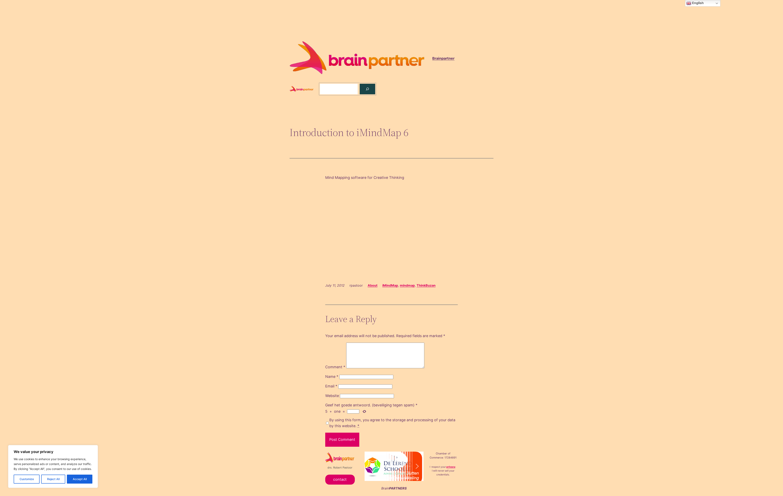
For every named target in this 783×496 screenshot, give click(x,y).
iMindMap (390, 285)
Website (332, 396)
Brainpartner (443, 58)
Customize (27, 479)
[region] (53, 466)
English (697, 3)
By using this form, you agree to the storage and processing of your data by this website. (392, 423)
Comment (335, 367)
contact (340, 479)
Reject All (53, 479)
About (372, 285)
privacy (450, 466)
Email (331, 386)
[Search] (367, 89)
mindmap (407, 285)
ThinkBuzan (426, 285)
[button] (410, 466)
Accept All (80, 479)
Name (331, 376)
